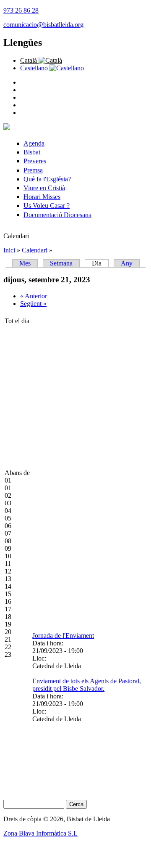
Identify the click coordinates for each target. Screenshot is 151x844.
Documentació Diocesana (57, 214)
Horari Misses (41, 196)
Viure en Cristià (44, 187)
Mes (25, 263)
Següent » (33, 303)
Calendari (34, 250)
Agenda (33, 143)
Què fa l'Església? (47, 179)
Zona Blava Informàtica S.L (40, 833)
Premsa (33, 170)
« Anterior (33, 296)
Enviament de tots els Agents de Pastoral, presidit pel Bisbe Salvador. (86, 684)
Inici (9, 250)
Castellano (34, 68)
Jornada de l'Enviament (63, 635)
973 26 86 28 (21, 10)
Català (29, 60)
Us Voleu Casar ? (46, 205)
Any (127, 263)
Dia (100, 263)
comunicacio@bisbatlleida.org (43, 24)
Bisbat (31, 152)
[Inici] (6, 127)
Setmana (61, 263)
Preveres (34, 161)
